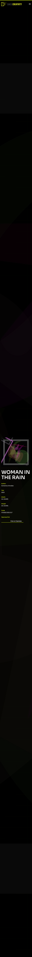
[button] (30, 4)
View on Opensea (16, 521)
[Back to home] (11, 4)
